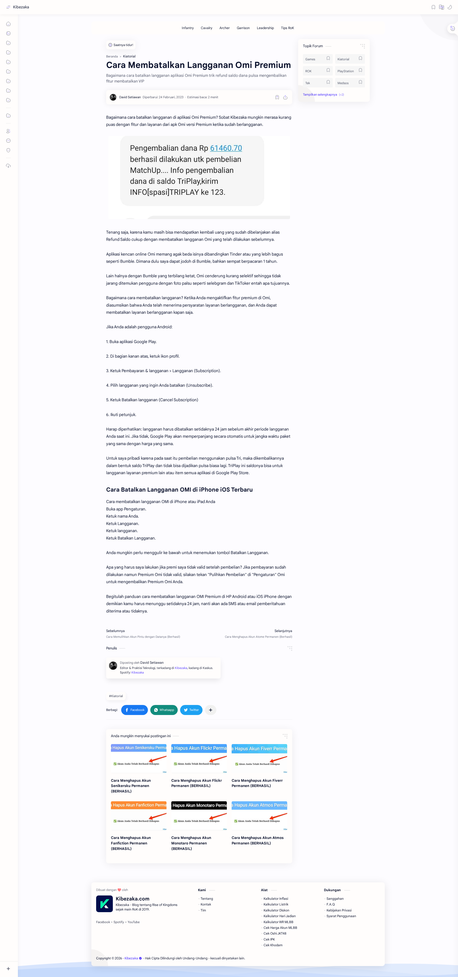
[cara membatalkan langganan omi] (199, 177)
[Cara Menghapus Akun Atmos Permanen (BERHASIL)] (259, 815)
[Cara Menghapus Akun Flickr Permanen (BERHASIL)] (199, 758)
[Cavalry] (206, 28)
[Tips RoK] (287, 28)
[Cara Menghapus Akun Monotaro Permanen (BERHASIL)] (199, 815)
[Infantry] (188, 28)
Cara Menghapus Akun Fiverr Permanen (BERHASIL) (257, 783)
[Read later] (277, 97)
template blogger (285, 958)
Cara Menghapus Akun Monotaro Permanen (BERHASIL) (191, 843)
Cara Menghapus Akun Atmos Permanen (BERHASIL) (258, 840)
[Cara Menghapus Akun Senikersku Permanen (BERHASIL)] (139, 758)
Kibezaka (21, 7)
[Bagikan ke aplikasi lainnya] (210, 710)
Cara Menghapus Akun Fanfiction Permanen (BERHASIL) (131, 843)
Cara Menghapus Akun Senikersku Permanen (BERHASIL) (131, 786)
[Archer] (224, 28)
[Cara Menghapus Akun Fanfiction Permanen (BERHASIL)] (139, 815)
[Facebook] (103, 922)
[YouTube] (134, 922)
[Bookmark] (433, 7)
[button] (441, 7)
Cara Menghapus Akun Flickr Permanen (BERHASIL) (196, 783)
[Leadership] (265, 28)
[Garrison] (243, 28)
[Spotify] (119, 922)
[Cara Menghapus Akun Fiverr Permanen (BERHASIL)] (259, 758)
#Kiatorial (116, 696)
